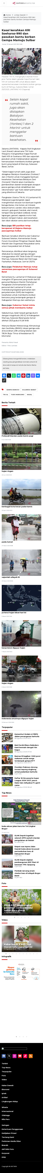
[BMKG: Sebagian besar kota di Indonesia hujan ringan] (21, 669)
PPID (4, 1157)
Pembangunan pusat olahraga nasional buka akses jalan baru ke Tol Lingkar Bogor (20, 826)
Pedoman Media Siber (11, 1141)
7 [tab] (27, 954)
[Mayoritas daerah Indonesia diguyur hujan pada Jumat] (21, 527)
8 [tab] (30, 954)
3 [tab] (21, 917)
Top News (6, 793)
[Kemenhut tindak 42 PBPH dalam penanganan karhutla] (7, 737)
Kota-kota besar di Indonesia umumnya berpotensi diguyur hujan (20, 646)
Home (8, 15)
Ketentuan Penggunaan (12, 1129)
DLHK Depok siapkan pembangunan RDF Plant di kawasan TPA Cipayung (27, 862)
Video (5, 920)
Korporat (5, 1153)
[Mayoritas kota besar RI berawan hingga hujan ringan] (21, 456)
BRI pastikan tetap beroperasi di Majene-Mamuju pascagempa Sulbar (16, 228)
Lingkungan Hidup (10, 1101)
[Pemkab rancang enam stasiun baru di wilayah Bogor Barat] (7, 874)
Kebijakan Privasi (9, 1133)
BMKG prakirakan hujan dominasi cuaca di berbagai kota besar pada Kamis (21, 505)
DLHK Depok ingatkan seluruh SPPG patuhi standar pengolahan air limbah (27, 838)
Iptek (4, 1093)
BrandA (5, 1145)
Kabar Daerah (8, 1085)
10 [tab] (37, 954)
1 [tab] (15, 917)
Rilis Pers (6, 1119)
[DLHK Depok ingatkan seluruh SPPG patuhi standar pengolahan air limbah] (7, 839)
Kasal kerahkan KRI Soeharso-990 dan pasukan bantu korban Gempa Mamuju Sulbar (19, 19)
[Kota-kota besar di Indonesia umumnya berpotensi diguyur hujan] (21, 633)
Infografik (6, 956)
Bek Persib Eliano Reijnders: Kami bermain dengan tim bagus (27, 747)
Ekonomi (5, 1089)
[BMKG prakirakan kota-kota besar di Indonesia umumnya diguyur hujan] (21, 704)
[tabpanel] (21, 902)
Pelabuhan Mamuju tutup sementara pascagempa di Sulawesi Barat (19, 269)
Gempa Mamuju (12, 390)
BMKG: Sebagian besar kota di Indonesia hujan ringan (20, 682)
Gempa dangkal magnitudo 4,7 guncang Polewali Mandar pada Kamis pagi (20, 434)
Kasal (29, 394)
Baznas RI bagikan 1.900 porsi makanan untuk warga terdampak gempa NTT (27, 758)
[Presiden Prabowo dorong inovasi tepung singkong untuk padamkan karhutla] (7, 770)
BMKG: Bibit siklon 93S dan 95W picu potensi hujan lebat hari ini (18, 611)
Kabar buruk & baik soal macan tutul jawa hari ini (18, 945)
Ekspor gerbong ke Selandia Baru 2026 (20, 1028)
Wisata (5, 1107)
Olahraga (6, 1115)
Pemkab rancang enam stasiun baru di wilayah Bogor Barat (27, 873)
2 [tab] (18, 917)
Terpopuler (7, 727)
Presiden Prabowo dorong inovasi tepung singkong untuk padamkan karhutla (26, 769)
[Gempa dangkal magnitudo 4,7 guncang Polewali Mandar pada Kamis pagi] (21, 421)
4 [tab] (25, 917)
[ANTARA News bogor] (23, 3)
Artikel (5, 1097)
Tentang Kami (8, 1137)
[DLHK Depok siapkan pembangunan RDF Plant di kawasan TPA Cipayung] (7, 863)
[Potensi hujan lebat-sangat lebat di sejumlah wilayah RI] (21, 563)
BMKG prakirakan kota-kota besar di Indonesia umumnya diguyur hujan (18, 717)
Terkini (5, 1064)
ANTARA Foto (8, 1149)
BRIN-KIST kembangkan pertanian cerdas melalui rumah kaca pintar (18, 908)
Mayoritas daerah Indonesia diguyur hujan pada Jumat (21, 540)
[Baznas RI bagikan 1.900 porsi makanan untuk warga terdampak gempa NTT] (7, 759)
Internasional (7, 1111)
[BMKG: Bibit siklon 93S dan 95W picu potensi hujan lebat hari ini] (21, 598)
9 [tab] (33, 954)
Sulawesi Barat (29, 390)
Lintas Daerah (20, 15)
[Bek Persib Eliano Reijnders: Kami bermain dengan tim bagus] (7, 748)
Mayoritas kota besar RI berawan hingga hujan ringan (20, 470)
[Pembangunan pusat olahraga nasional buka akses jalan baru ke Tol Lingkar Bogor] (21, 811)
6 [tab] (23, 954)
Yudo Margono (17, 394)
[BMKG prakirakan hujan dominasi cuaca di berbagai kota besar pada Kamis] (21, 492)
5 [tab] (28, 917)
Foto (4, 883)
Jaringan (5, 1125)
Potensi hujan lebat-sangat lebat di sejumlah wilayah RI (18, 576)
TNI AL (5, 394)
